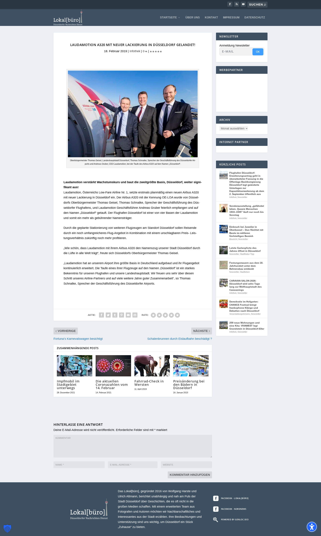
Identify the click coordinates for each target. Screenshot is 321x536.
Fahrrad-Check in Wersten (149, 383)
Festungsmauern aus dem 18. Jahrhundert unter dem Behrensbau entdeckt (246, 265)
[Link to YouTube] (243, 4)
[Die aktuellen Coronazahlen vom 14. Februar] (113, 365)
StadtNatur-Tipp (247, 254)
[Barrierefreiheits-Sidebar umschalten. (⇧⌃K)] (312, 527)
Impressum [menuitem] (231, 17)
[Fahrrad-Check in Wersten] (152, 365)
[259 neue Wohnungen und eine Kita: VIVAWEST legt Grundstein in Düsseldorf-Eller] (223, 325)
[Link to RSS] (236, 4)
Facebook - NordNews (233, 509)
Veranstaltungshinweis (239, 314)
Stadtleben (245, 272)
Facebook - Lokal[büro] (235, 498)
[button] (7, 528)
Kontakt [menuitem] (211, 17)
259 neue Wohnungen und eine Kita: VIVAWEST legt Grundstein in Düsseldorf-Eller (246, 325)
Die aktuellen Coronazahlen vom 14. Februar (112, 384)
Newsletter (242, 197)
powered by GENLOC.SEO (235, 519)
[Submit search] (265, 5)
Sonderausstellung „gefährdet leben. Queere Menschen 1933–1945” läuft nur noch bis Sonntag (246, 210)
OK (258, 51)
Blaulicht (233, 239)
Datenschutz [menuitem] (254, 17)
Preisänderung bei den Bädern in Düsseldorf (189, 384)
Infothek (135, 51)
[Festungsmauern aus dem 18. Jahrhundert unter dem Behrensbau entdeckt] (223, 265)
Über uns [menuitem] (192, 17)
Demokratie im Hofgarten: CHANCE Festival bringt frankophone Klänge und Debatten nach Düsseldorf (244, 306)
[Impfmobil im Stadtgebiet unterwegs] (74, 365)
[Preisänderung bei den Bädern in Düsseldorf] (191, 365)
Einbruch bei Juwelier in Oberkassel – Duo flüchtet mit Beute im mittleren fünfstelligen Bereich (246, 231)
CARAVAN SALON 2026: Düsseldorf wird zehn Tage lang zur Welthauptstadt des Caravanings (245, 285)
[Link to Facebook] (229, 4)
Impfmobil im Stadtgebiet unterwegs (68, 384)
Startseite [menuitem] (168, 17)
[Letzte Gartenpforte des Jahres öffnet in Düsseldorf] (223, 250)
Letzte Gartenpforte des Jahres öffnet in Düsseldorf (245, 249)
